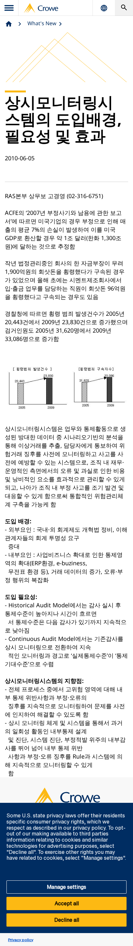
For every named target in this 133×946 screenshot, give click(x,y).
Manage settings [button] (66, 887)
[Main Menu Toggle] (9, 8)
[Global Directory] (104, 8)
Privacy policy (20, 939)
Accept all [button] (67, 903)
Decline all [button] (66, 920)
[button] (124, 806)
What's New (41, 23)
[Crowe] (41, 8)
